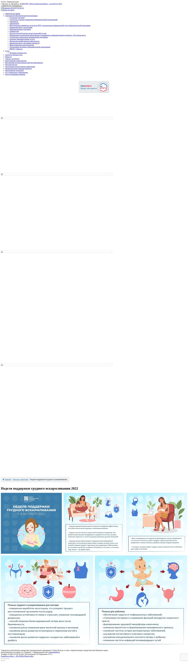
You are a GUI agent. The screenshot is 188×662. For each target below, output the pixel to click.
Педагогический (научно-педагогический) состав (28, 33)
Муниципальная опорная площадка (18, 68)
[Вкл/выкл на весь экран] (6, 658)
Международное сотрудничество (22, 45)
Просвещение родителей (14, 70)
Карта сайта (29, 656)
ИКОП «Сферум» (16, 49)
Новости (8, 57)
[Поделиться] (4, 658)
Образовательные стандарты (20, 29)
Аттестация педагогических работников (20, 67)
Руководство (14, 31)
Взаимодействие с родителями (21, 27)
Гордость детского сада (13, 55)
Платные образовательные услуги (22, 39)
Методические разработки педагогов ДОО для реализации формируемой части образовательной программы (50, 25)
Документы (14, 22)
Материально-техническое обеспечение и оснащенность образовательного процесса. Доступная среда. (48, 35)
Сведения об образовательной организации (21, 16)
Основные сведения (17, 18)
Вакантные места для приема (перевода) (24, 43)
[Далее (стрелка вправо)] (4, 660)
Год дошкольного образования (16, 72)
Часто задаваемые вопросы (15, 74)
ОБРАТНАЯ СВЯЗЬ (12, 14)
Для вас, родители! (12, 59)
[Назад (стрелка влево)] (2, 660)
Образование (14, 23)
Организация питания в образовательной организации (30, 47)
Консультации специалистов (15, 61)
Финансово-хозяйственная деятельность (24, 41)
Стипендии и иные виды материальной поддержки (29, 37)
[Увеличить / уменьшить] (8, 658)
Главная (8, 479)
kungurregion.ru (54, 652)
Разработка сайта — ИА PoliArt (12, 656)
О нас (7, 51)
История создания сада (18, 53)
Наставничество (11, 65)
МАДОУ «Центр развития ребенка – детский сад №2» (42, 4)
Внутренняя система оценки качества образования (24, 63)
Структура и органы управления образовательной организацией (34, 20)
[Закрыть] (2, 658)
